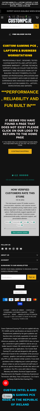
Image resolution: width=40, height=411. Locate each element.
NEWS (14, 314)
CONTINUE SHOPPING (20, 151)
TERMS (31, 312)
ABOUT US (6, 314)
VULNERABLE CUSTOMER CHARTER (15, 312)
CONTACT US (30, 310)
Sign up (32, 277)
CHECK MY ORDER (18, 310)
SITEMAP (6, 310)
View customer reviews (20, 232)
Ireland (19, 292)
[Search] (36, 26)
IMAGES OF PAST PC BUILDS (27, 314)
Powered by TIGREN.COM (20, 319)
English (19, 286)
